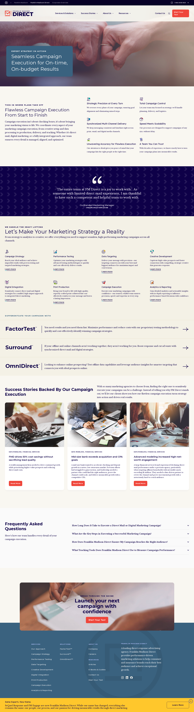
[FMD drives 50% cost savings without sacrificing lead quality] (34, 424)
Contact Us (160, 13)
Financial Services (31, 452)
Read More (16, 484)
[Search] (169, 13)
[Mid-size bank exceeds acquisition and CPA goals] (97, 424)
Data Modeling (15, 452)
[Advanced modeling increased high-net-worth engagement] (159, 424)
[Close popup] (190, 701)
